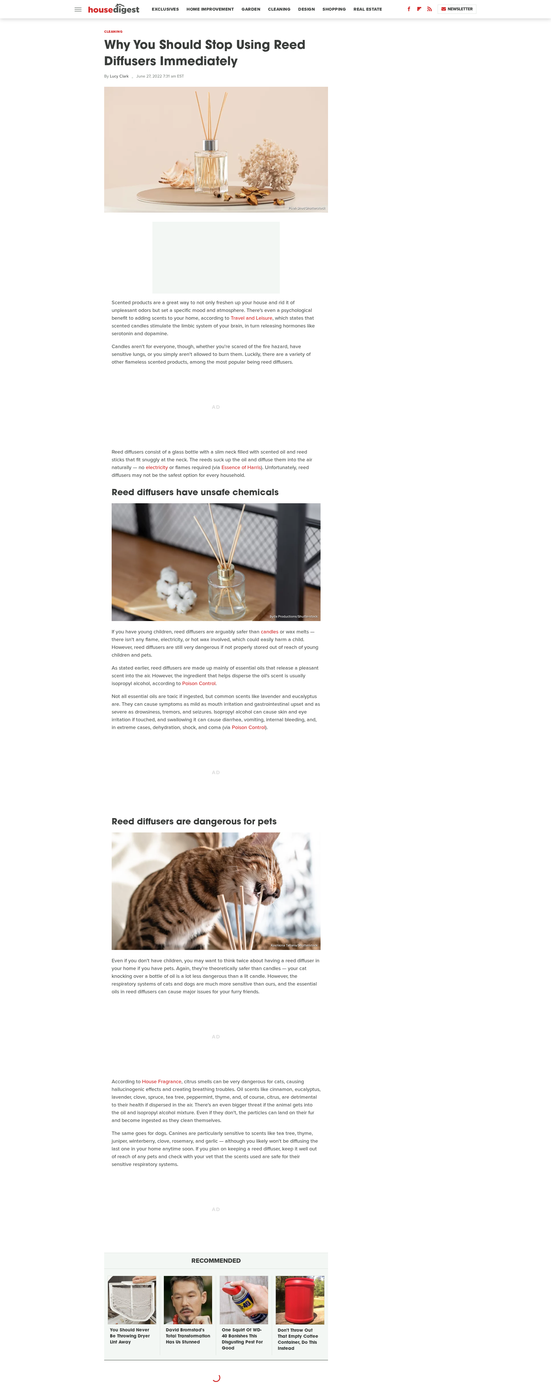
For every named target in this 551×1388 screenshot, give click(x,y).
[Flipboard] (419, 10)
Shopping (334, 9)
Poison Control (199, 683)
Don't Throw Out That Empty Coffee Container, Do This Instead (298, 1340)
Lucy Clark (119, 76)
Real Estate (368, 9)
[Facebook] (409, 10)
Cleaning (279, 9)
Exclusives (165, 9)
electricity (157, 467)
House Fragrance (161, 1081)
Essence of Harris (241, 467)
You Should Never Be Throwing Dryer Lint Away (130, 1336)
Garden (251, 9)
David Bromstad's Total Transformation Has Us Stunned (188, 1336)
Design (306, 9)
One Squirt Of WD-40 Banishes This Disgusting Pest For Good (242, 1339)
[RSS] (429, 10)
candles (269, 631)
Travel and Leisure (251, 318)
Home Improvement (210, 9)
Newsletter (460, 9)
